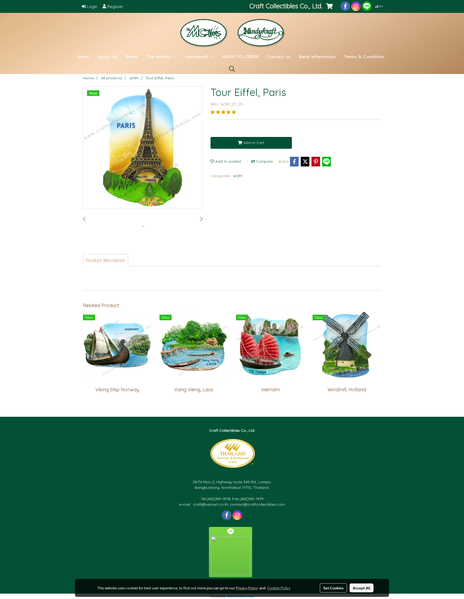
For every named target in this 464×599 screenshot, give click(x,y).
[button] (232, 69)
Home (83, 57)
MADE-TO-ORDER (240, 57)
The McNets (159, 57)
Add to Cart (253, 142)
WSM (237, 175)
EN (380, 6)
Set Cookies (333, 587)
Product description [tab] (105, 260)
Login (91, 6)
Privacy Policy (247, 587)
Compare (264, 161)
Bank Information (317, 57)
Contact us (279, 57)
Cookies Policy (278, 587)
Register (114, 6)
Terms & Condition (364, 57)
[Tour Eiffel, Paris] (142, 148)
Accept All (361, 587)
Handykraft (197, 57)
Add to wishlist (227, 161)
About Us (107, 57)
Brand (131, 57)
